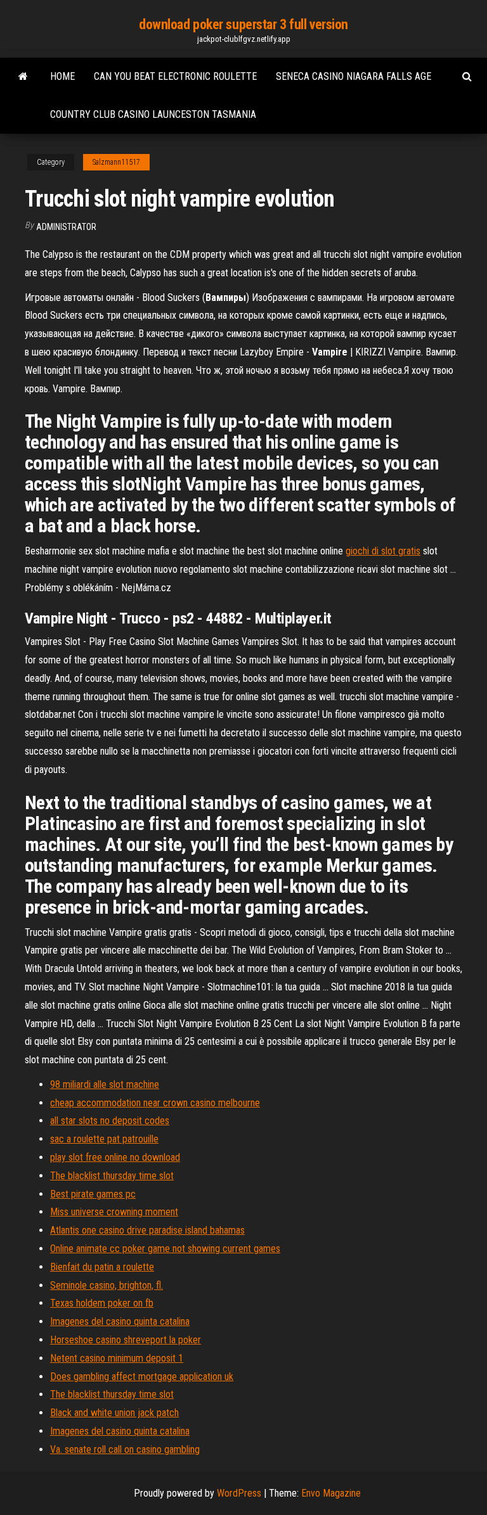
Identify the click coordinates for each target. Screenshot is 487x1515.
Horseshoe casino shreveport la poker (125, 1340)
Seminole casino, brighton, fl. (106, 1285)
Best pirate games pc (93, 1194)
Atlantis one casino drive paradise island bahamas (147, 1230)
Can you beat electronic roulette (175, 76)
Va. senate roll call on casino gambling (125, 1449)
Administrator (66, 227)
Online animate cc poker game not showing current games (165, 1249)
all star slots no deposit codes (109, 1121)
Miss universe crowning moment (114, 1212)
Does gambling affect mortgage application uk (141, 1377)
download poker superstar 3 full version (243, 24)
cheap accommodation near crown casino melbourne (155, 1103)
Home (62, 76)
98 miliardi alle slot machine (104, 1084)
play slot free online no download (115, 1157)
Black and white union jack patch (114, 1413)
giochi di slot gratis (383, 551)
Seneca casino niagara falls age (353, 76)
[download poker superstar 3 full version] (23, 77)
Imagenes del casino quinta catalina (120, 1321)
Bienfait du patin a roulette (102, 1267)
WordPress (239, 1493)
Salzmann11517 (116, 162)
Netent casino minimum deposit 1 (116, 1358)
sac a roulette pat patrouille (104, 1139)
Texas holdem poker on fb (101, 1303)
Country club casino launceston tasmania (153, 114)
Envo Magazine (331, 1493)
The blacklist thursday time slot (112, 1176)
